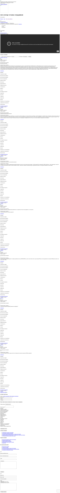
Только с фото (4, 56)
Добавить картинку (3, 426)
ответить (1, 107)
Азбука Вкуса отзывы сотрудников (7, 432)
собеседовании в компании (14, 396)
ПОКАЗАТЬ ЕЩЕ (3, 392)
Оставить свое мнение (4, 22)
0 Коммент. (2, 70)
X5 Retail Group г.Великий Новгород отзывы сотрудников (11, 434)
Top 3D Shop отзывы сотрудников (7, 433)
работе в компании (6, 396)
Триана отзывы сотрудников (6, 441)
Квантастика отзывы (5, 446)
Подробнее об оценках (4, 154)
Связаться (20, 24)
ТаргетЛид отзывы (5, 447)
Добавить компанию (3, 4)
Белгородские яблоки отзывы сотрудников (9, 439)
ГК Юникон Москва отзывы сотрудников (9, 435)
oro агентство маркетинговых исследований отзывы (10, 449)
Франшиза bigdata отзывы (6, 440)
